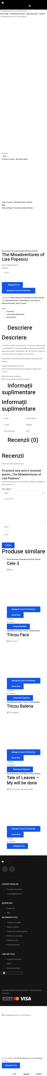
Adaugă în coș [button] (19, 846)
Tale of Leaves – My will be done (23, 780)
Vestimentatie (34, 631)
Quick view (16, 615)
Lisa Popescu (35, 300)
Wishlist (26, 1074)
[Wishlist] (25, 1071)
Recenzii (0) (11, 317)
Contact (39, 1074)
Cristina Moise (24, 300)
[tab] (26, 311)
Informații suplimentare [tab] (19, 389)
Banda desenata (12, 300)
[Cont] (13, 1071)
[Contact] (37, 1071)
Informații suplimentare (15, 314)
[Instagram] (12, 869)
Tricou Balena (20, 706)
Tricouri (25, 631)
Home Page (4, 14)
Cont (14, 1074)
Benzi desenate (32, 14)
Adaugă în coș (14, 285)
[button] (43, 4)
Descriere (10, 311)
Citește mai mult (20, 626)
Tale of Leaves (21, 303)
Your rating (6, 489)
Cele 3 (13, 563)
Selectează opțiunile (21, 698)
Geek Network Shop (17, 14)
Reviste (42, 14)
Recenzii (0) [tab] (22, 440)
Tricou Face (18, 635)
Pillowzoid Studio (8, 303)
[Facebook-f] (5, 869)
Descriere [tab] (19, 328)
